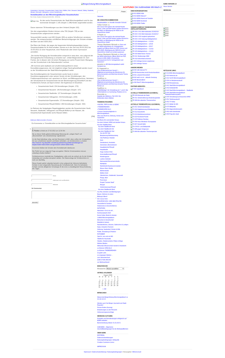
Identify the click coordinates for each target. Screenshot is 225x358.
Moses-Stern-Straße (106, 168)
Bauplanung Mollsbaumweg (109, 135)
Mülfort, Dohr (67, 10)
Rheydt (102, 184)
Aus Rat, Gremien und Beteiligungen (109, 191)
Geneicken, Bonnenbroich (108, 145)
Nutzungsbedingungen (114, 352)
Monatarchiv (101, 269)
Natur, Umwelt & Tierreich (105, 227)
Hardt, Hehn (58, 10)
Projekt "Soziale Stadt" (107, 182)
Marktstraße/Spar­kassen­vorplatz (110, 166)
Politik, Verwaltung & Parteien (106, 231)
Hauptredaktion (102, 22)
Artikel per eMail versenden (38, 120)
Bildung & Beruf (102, 196)
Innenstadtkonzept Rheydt (108, 154)
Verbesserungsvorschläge (105, 312)
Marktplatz (103, 163)
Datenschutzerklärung (99, 352)
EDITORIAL (101, 335)
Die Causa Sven (102, 199)
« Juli (104, 289)
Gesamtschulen (49, 10)
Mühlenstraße (104, 170)
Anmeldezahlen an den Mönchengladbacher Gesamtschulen (54, 15)
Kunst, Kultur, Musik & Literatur (107, 215)
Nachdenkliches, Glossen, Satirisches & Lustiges (112, 224)
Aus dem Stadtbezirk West (106, 189)
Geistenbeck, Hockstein (37, 10)
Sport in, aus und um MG (105, 236)
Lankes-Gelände (105, 159)
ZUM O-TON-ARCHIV (104, 260)
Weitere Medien (102, 243)
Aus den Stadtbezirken (104, 124)
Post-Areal (103, 180)
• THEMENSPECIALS (104, 109)
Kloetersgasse (104, 156)
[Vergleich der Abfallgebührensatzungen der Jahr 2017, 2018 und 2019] (143, 36)
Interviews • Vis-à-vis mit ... (105, 210)
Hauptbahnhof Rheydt (107, 147)
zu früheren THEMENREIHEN (106, 250)
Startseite (100, 16)
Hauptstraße (104, 149)
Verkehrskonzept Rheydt (108, 187)
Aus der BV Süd (105, 133)
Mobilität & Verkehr (103, 222)
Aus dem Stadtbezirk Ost (106, 129)
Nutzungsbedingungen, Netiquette (108, 340)
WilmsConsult (136, 352)
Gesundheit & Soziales (104, 203)
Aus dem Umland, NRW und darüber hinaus (111, 122)
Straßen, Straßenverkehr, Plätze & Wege (110, 241)
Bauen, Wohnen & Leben (105, 194)
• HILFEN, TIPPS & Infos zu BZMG (108, 104)
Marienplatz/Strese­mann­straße (110, 161)
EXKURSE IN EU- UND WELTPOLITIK (109, 201)
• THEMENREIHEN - (103, 107)
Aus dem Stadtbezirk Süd (106, 131)
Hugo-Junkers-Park (106, 152)
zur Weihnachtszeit (103, 262)
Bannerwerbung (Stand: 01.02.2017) (109, 323)
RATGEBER (101, 234)
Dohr (101, 140)
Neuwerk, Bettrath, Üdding (79, 10)
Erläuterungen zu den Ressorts (107, 309)
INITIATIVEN (101, 208)
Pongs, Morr (104, 177)
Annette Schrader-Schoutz (118, 22)
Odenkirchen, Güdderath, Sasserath (111, 175)
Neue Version (167, 6)
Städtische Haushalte (104, 238)
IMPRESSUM (101, 346)
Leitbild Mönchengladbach (105, 217)
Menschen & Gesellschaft (105, 220)
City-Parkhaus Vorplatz (107, 138)
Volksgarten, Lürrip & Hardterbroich (52, 12)
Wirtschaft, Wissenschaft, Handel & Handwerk (111, 245)
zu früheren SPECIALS (104, 248)
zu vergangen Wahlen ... (105, 255)
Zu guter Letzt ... (102, 252)
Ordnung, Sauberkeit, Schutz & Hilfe (108, 229)
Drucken (49, 120)
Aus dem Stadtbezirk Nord (106, 126)
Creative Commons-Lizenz (105, 342)
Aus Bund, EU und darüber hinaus (108, 120)
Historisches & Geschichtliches (107, 206)
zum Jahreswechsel (103, 257)
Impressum (87, 352)
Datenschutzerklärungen (105, 337)
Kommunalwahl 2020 (104, 213)
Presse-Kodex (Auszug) (104, 307)
